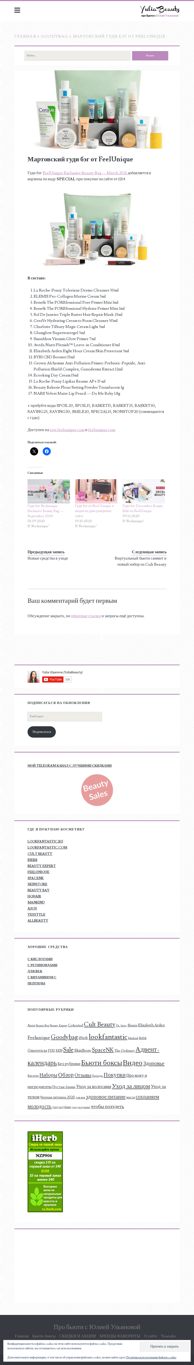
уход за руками (81, 1107)
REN (59, 1051)
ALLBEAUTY (38, 921)
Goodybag (54, 36)
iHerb (83, 1038)
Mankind (133, 1038)
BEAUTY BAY (39, 890)
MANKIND (36, 902)
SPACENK (36, 878)
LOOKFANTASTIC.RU (45, 842)
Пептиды (97, 1076)
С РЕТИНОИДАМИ (42, 965)
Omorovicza (37, 1050)
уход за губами (61, 1107)
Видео (132, 1063)
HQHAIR (34, 896)
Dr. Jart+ (121, 1025)
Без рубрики (69, 1064)
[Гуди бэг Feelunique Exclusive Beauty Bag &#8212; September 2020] (49, 491)
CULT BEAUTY (40, 854)
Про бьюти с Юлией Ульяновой (97, 1327)
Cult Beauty (99, 1024)
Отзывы (83, 1075)
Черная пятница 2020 (57, 1097)
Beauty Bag (42, 1025)
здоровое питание (106, 1096)
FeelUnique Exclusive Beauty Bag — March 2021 (85, 172)
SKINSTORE (37, 884)
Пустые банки (63, 1087)
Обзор (66, 1075)
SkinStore (82, 1050)
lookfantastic (108, 1037)
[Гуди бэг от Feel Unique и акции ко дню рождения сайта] (96, 491)
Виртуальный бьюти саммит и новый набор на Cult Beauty (140, 561)
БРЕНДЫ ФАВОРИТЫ (120, 1336)
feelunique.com (101, 429)
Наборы (48, 1075)
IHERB (32, 860)
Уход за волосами (93, 1087)
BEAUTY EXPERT (42, 866)
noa (143, 1038)
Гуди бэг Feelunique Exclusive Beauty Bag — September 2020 (46, 511)
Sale (68, 1050)
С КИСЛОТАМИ (40, 959)
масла (130, 1097)
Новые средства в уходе (48, 558)
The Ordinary (124, 1050)
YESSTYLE (36, 915)
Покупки (115, 1075)
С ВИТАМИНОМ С (42, 977)
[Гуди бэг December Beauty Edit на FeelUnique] (144, 491)
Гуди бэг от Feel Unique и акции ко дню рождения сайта (94, 511)
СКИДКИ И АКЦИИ (77, 1336)
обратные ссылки (86, 616)
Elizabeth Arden (151, 1025)
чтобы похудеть (107, 1106)
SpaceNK (103, 1049)
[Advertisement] (59, 1266)
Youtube (168, 1336)
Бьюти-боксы (44, 1336)
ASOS (32, 909)
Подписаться (42, 732)
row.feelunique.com (67, 429)
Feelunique (39, 1037)
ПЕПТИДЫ (36, 983)
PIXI (51, 1050)
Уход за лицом (131, 1086)
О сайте (150, 1336)
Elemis (132, 1025)
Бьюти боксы (101, 1063)
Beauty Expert (58, 1025)
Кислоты (33, 1076)
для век (80, 1097)
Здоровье (153, 1063)
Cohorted (75, 1025)
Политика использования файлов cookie (151, 1357)
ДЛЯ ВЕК (35, 971)
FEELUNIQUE (38, 872)
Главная (25, 36)
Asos (31, 1025)
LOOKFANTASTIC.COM (47, 848)
